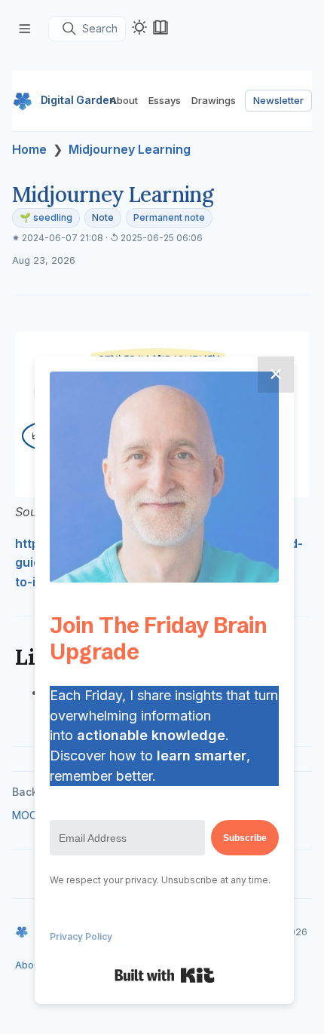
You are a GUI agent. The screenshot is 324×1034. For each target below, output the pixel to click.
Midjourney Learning (130, 149)
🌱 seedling (46, 217)
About (124, 100)
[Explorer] (25, 28)
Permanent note (169, 217)
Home (29, 149)
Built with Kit (165, 975)
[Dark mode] (139, 27)
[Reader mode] (160, 27)
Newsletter (278, 100)
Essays (164, 100)
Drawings (213, 100)
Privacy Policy (81, 936)
